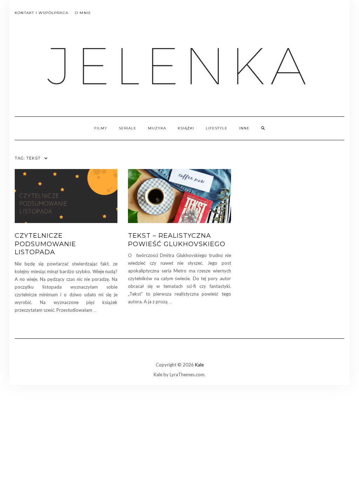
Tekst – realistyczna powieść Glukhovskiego (176, 240)
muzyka (157, 128)
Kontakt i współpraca (41, 13)
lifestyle (217, 128)
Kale (199, 364)
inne (244, 128)
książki (186, 128)
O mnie (83, 13)
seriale (127, 128)
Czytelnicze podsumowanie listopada (45, 244)
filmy (100, 128)
